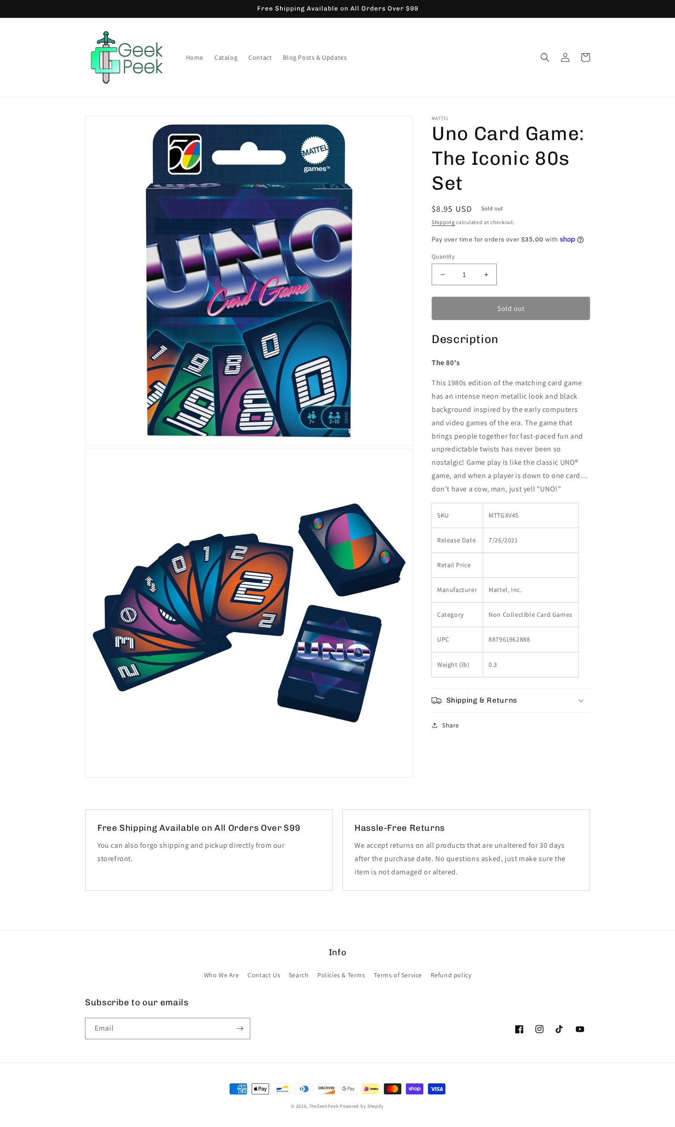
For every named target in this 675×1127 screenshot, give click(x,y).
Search (299, 975)
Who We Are (221, 975)
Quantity (443, 256)
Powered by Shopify (362, 1106)
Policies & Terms (341, 975)
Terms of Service (398, 975)
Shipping (443, 222)
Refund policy (451, 975)
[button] (545, 57)
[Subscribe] (240, 1028)
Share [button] (450, 725)
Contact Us (264, 975)
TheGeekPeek (324, 1106)
